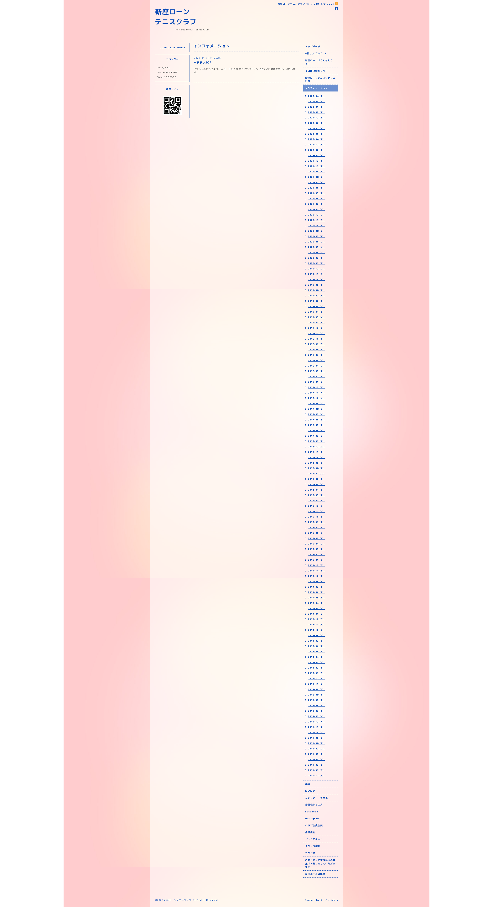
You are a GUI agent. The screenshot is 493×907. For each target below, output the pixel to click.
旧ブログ (310, 790)
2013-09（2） (316, 635)
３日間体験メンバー (316, 70)
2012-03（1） (316, 710)
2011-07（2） (316, 748)
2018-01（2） (316, 381)
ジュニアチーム (314, 839)
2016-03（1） (316, 495)
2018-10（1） (316, 338)
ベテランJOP (202, 62)
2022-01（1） (316, 155)
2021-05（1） (316, 193)
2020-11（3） (316, 220)
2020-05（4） (316, 247)
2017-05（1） (316, 425)
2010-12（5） (316, 775)
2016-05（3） (316, 484)
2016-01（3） (316, 500)
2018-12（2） (316, 328)
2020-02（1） (316, 257)
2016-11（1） (316, 452)
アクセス (310, 853)
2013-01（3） (316, 673)
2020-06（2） (316, 241)
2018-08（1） (316, 349)
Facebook (311, 811)
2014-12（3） (316, 565)
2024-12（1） (316, 117)
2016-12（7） (316, 446)
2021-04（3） (316, 198)
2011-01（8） (316, 770)
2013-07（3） (316, 640)
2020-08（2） (316, 230)
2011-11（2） (316, 727)
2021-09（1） (316, 171)
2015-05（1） (316, 538)
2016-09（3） (316, 462)
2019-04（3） (316, 311)
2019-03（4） (316, 317)
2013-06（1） (316, 646)
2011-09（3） (316, 737)
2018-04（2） (316, 365)
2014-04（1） (316, 603)
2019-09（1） (316, 284)
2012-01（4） (316, 716)
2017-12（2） (316, 387)
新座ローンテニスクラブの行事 (320, 79)
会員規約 (310, 832)
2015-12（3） (316, 506)
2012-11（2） (316, 683)
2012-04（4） (316, 705)
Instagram (312, 818)
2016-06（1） (316, 479)
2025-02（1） (316, 112)
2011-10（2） (316, 732)
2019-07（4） (316, 295)
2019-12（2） (316, 268)
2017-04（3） (316, 430)
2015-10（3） (316, 516)
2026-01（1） (316, 106)
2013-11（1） (316, 624)
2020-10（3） (316, 225)
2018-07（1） (316, 355)
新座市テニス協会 (315, 874)
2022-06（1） (316, 150)
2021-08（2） (316, 177)
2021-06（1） (316, 187)
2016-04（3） (316, 489)
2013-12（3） (316, 619)
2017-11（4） (316, 392)
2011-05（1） (316, 754)
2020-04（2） (316, 252)
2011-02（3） (316, 764)
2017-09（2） (316, 403)
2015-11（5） (316, 511)
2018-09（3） (316, 344)
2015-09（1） (316, 522)
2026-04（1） (316, 96)
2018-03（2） (316, 371)
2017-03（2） (316, 435)
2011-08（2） (316, 743)
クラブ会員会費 (314, 825)
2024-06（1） (316, 123)
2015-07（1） (316, 527)
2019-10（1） (316, 279)
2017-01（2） (316, 441)
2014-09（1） (316, 581)
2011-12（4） (316, 721)
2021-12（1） (316, 160)
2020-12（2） (316, 214)
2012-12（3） (316, 678)
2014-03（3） (316, 608)
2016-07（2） (316, 473)
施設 (307, 783)
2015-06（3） (316, 532)
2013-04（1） (316, 657)
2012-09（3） (316, 689)
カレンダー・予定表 (316, 797)
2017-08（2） (316, 408)
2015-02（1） (316, 554)
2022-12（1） (316, 144)
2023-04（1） (316, 139)
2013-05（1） (316, 651)
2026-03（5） (316, 101)
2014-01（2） (316, 613)
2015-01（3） (316, 559)
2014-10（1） (316, 576)
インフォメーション (316, 88)
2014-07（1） (316, 586)
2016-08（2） (316, 468)
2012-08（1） (316, 694)
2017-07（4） (316, 414)
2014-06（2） (316, 592)
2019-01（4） (316, 322)
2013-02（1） (316, 667)
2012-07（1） (316, 700)
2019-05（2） (316, 306)
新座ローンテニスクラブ (177, 900)
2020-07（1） (316, 236)
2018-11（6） (316, 333)
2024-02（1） (316, 128)
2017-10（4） (316, 398)
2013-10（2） (316, 630)
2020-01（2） (316, 263)
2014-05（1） (316, 597)
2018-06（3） (316, 360)
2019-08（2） (316, 290)
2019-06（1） (316, 301)
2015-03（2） (316, 549)
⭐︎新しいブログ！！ (316, 53)
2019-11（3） (316, 274)
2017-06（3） (316, 419)
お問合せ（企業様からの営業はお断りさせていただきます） (320, 863)
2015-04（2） (316, 543)
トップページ (312, 46)
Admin (334, 900)
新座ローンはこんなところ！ (319, 62)
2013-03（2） (316, 662)
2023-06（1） (316, 133)
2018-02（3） (316, 376)
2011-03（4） (316, 759)
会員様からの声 (314, 804)
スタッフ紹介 (312, 846)
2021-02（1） (316, 204)
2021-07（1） (316, 182)
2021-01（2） (316, 209)
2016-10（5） (316, 457)
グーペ (324, 900)
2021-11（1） (316, 166)
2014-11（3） (316, 570)
